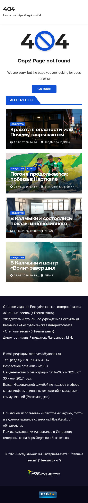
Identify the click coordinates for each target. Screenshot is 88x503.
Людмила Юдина (57, 142)
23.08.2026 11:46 (25, 231)
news (48, 231)
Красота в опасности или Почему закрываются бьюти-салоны (41, 135)
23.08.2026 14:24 (25, 142)
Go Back (44, 89)
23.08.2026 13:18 (25, 186)
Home (7, 15)
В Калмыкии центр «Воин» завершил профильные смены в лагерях (37, 270)
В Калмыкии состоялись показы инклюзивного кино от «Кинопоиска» (41, 223)
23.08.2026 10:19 (25, 275)
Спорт (30, 168)
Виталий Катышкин (59, 186)
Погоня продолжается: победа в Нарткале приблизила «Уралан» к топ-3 (40, 181)
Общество (17, 124)
